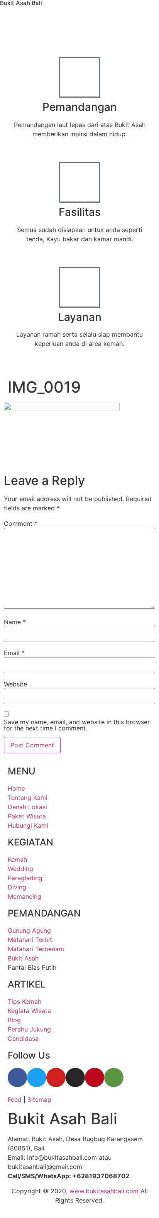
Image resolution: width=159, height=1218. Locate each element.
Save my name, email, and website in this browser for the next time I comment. (77, 725)
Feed (15, 1099)
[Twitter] (36, 1077)
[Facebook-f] (17, 1077)
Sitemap (39, 1099)
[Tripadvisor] (113, 1077)
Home (30, 364)
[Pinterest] (94, 1077)
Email (14, 653)
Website (15, 684)
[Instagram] (75, 1077)
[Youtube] (56, 1077)
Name (15, 622)
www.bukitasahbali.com (104, 1191)
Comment (20, 523)
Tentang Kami (68, 364)
